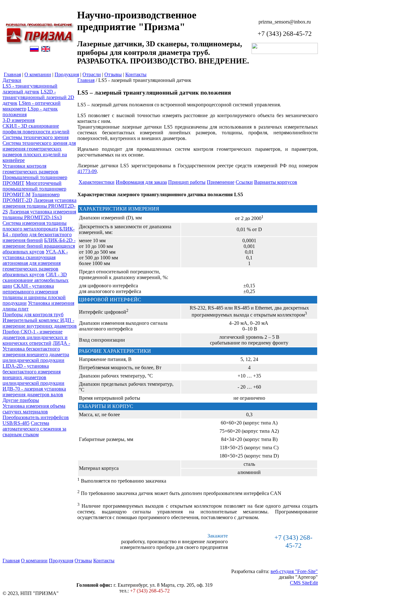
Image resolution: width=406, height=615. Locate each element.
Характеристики (97, 182)
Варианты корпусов (275, 182)
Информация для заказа (141, 182)
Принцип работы (187, 182)
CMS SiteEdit (304, 582)
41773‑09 (87, 171)
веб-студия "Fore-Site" (294, 571)
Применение (220, 182)
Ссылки (244, 182)
